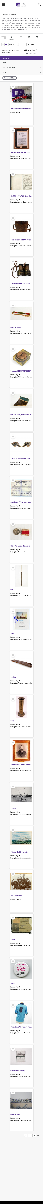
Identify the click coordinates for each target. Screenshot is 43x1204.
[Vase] (21, 707)
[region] (21, 68)
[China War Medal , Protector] (21, 532)
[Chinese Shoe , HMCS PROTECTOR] (21, 401)
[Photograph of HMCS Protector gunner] (21, 751)
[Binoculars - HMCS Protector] (21, 270)
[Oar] (21, 576)
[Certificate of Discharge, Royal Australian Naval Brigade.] (21, 488)
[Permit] (21, 926)
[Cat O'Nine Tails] (21, 313)
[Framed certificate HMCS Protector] (21, 138)
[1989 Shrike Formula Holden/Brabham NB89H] (21, 95)
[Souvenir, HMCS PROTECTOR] (21, 357)
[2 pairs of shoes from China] (21, 445)
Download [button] (11, 38)
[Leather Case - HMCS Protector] (21, 226)
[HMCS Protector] (21, 882)
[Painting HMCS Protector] (21, 838)
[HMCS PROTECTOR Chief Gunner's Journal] (21, 182)
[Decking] (21, 663)
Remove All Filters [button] (30, 53)
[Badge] (21, 969)
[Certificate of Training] (21, 1057)
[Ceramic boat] (21, 1100)
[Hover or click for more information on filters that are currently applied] (36, 50)
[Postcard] (21, 794)
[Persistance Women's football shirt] (21, 1013)
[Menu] (21, 619)
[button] (21, 38)
